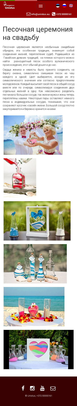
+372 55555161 (63, 14)
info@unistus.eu (40, 14)
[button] (33, 134)
